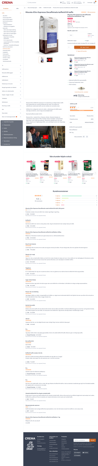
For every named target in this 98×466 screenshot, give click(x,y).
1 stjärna (58, 205)
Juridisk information (53, 448)
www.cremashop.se (53, 453)
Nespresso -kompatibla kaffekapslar (11, 45)
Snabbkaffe (5, 52)
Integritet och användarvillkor (88, 446)
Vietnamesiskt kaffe (7, 61)
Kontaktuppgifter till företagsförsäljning (41, 449)
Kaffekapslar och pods (7, 35)
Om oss (50, 446)
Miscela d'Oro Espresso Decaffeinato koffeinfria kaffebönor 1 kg (82, 58)
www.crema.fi (52, 455)
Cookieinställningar (53, 444)
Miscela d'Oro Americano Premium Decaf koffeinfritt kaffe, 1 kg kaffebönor (32, 175)
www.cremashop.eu (53, 457)
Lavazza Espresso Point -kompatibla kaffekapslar (11, 42)
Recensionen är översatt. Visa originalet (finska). (36, 215)
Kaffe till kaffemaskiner (7, 21)
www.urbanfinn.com (53, 461)
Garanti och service (41, 443)
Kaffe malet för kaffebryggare (10, 31)
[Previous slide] (25, 172)
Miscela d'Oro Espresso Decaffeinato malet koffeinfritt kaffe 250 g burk (83, 65)
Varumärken (7, 141)
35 (91, 12)
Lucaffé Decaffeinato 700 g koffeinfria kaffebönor (74, 174)
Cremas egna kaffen (7, 17)
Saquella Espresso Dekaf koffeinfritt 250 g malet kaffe (87, 175)
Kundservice (7, 144)
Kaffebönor (5, 23)
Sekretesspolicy (52, 442)
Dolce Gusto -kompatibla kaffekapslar (9, 37)
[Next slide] (95, 172)
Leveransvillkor (52, 440)
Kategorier (63, 439)
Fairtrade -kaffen (6, 57)
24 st (71, 35)
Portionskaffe (6, 54)
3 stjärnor (58, 200)
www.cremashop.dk (53, 459)
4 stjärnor (58, 198)
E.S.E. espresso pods (8, 40)
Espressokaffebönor (8, 24)
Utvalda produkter (65, 448)
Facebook (78, 455)
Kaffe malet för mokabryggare (10, 33)
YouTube (86, 452)
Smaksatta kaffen (6, 50)
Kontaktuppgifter (40, 439)
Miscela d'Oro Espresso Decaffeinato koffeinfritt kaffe (65, 7)
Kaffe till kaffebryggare (7, 19)
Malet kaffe (5, 28)
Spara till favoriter (82, 51)
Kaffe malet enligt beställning (10, 29)
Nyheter (6, 131)
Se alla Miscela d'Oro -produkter (81, 92)
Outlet (5, 128)
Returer (38, 441)
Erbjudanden (7, 125)
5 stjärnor (58, 196)
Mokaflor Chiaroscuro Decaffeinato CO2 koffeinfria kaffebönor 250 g (60, 175)
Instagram (78, 452)
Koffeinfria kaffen (6, 48)
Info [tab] (17, 8)
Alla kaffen (5, 15)
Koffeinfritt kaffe (47, 7)
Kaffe (40, 7)
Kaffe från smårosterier (8, 46)
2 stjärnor (58, 202)
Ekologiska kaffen (6, 55)
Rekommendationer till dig (10, 137)
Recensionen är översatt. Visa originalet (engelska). (36, 336)
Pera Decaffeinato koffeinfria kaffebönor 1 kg (46, 174)
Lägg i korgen (85, 47)
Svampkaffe (5, 59)
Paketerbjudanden (8, 134)
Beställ (92, 440)
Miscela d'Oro (90, 116)
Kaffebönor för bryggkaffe (9, 26)
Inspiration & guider (9, 121)
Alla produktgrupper (32, 7)
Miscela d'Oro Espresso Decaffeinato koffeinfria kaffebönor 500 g (82, 72)
